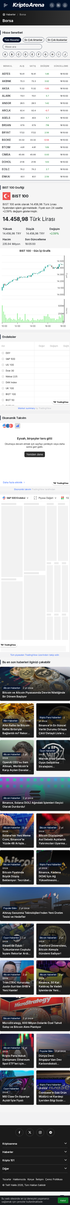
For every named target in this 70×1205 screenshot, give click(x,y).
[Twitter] (30, 1132)
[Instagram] (40, 1132)
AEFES (6, 73)
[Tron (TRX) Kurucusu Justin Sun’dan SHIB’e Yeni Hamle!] (17, 977)
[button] (58, 5)
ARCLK (6, 110)
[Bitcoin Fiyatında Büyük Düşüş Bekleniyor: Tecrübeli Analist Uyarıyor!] (17, 867)
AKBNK (6, 81)
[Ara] (52, 5)
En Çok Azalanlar (57, 40)
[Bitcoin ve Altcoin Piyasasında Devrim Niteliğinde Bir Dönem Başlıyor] (35, 684)
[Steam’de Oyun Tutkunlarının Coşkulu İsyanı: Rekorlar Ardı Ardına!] (17, 941)
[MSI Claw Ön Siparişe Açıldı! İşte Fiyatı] (17, 1087)
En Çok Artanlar (33, 40)
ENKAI (6, 176)
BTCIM (6, 147)
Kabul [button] (63, 1200)
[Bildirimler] (65, 5)
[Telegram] (51, 1132)
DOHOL (6, 161)
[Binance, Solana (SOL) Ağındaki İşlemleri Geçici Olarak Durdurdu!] (35, 794)
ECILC (6, 169)
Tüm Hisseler (11, 40)
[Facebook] (19, 1132)
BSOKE (6, 139)
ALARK (6, 95)
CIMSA (6, 154)
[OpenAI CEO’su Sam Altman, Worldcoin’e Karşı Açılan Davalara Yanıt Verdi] (17, 757)
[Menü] (5, 5)
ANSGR (6, 103)
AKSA (5, 88)
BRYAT (6, 132)
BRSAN (6, 125)
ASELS (6, 117)
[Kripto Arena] (28, 5)
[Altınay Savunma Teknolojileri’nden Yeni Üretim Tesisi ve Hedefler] (35, 904)
